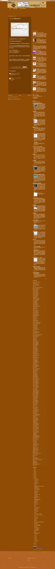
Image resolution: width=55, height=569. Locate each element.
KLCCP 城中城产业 (35, 355)
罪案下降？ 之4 (36, 501)
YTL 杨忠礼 (34, 443)
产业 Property (34, 446)
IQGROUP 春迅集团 (35, 343)
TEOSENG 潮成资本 (35, 424)
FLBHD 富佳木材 (35, 321)
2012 (34, 478)
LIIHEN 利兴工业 (35, 364)
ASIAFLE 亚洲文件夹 (35, 285)
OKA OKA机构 (35, 389)
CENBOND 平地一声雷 (37, 494)
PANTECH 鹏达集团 (35, 392)
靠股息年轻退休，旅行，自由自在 (38, 257)
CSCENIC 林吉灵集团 (35, 299)
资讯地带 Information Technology (37, 459)
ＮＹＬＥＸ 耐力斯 (35, 387)
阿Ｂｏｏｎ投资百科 (36, 95)
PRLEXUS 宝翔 (35, 403)
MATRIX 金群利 (35, 366)
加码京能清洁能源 (40, 119)
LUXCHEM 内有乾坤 (36, 507)
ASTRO (34, 286)
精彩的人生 (35, 213)
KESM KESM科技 (35, 353)
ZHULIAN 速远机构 (35, 444)
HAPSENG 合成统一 (35, 331)
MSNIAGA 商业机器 (35, 379)
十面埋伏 (35, 224)
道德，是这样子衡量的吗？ (37, 525)
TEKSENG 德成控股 (35, 423)
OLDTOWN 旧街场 (35, 390)
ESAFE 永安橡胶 (35, 311)
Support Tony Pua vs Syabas (38, 513)
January (35, 541)
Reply (12, 75)
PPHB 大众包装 (35, 402)
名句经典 (35, 519)
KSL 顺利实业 (34, 358)
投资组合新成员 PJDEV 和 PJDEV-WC (39, 486)
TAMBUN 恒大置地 (35, 420)
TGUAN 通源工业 (35, 425)
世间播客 (35, 111)
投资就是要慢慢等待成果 (37, 499)
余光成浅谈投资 (36, 142)
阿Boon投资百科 (23, 8)
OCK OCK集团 (35, 388)
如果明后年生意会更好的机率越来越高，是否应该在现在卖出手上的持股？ (41, 185)
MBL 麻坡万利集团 (35, 369)
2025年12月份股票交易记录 (37, 147)
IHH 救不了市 (36, 493)
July (35, 485)
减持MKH (35, 498)
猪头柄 (35, 505)
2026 (34, 468)
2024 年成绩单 (39, 166)
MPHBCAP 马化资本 (35, 378)
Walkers (12, 73)
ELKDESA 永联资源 (35, 310)
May (35, 536)
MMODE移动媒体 (35, 376)
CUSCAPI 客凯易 (35, 300)
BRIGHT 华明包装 (35, 290)
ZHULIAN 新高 (36, 511)
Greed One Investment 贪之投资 (38, 146)
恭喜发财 (35, 247)
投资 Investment (27, 68)
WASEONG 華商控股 (35, 435)
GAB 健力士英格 (35, 324)
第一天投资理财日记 (36, 220)
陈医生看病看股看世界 (36, 272)
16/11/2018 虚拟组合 (40, 258)
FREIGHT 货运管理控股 (36, 323)
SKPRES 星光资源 (35, 413)
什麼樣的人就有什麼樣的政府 (41, 205)
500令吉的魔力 (36, 492)
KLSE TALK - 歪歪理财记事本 (37, 183)
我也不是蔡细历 (36, 530)
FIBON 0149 (34, 319)
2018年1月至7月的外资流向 (39, 32)
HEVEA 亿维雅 (35, 333)
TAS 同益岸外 (34, 421)
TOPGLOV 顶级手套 (21, 68)
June (35, 535)
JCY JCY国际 (34, 346)
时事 (33, 456)
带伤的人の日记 (36, 127)
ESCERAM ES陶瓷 (35, 312)
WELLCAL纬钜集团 (35, 437)
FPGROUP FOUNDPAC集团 (36, 322)
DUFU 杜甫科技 (35, 307)
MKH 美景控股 (17, 68)
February (35, 540)
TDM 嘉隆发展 (34, 422)
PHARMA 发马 (35, 399)
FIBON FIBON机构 (35, 320)
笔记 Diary (34, 457)
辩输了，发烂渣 (36, 517)
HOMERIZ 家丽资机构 (35, 335)
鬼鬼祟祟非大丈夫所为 (37, 532)
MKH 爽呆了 (35, 523)
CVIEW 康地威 (35, 301)
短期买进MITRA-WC (38, 50)
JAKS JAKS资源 (35, 345)
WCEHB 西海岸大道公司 (36, 436)
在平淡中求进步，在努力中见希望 (38, 267)
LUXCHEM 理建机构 (35, 365)
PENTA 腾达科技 (35, 397)
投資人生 (35, 192)
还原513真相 (35, 495)
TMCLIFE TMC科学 (35, 426)
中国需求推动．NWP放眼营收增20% (38, 96)
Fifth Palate (35, 98)
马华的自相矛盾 (36, 500)
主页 (10, 8)
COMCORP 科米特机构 (36, 298)
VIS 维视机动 (34, 433)
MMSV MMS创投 (35, 377)
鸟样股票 (35, 160)
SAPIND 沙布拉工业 (35, 409)
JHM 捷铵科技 (34, 347)
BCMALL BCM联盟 (35, 289)
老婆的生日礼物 (38, 81)
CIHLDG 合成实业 (35, 296)
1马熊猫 (35, 506)
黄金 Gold (34, 465)
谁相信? (35, 512)
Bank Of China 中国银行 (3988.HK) (37, 287)
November (35, 480)
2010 (34, 544)
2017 (34, 472)
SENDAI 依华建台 (35, 410)
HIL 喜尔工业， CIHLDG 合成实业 (37, 334)
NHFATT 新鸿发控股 (35, 386)
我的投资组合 (15, 8)
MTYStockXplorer (35, 380)
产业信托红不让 (36, 518)
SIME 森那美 (34, 412)
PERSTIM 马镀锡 (35, 398)
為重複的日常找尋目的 (40, 103)
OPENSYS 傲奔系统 (35, 391)
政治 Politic (34, 455)
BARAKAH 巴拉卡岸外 (36, 288)
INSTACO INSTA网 (35, 341)
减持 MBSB (35, 526)
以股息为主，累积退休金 (37, 266)
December (35, 479)
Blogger (35, 567)
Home (20, 95)
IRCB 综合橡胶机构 (35, 344)
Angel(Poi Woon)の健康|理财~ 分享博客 (39, 174)
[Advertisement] (24, 12)
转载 (33, 460)
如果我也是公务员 (36, 487)
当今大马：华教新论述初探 (37, 240)
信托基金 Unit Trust (35, 447)
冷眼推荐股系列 (35, 448)
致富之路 (35, 154)
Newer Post (10, 95)
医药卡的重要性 (38, 87)
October (35, 481)
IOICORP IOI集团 (35, 342)
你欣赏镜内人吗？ (36, 250)
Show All (46, 278)
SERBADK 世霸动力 (35, 411)
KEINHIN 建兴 (34, 352)
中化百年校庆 (34, 445)
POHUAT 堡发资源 (35, 401)
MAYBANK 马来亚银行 (36, 368)
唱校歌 (35, 531)
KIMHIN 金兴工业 (35, 354)
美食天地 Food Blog (35, 458)
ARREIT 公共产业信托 (35, 284)
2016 (34, 473)
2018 (34, 471)
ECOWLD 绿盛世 (35, 308)
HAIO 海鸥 (34, 330)
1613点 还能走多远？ (37, 529)
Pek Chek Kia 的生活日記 (37, 246)
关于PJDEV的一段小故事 (39, 62)
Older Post (29, 95)
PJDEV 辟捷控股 (35, 400)
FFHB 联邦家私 (35, 318)
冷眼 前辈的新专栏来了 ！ (37, 273)
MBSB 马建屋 (13, 68)
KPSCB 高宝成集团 (35, 357)
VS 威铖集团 (34, 434)
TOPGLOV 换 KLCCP (37, 524)
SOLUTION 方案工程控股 (36, 414)
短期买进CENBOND (36, 488)
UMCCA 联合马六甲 (35, 432)
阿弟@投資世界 (36, 231)
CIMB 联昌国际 (35, 297)
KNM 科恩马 (34, 356)
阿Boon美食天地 (36, 97)
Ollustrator (29, 567)
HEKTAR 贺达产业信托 (36, 332)
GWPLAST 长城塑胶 (35, 329)
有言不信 (35, 239)
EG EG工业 (34, 309)
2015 (34, 474)
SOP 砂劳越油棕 (35, 415)
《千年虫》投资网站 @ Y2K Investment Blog (39, 133)
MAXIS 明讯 (34, 367)
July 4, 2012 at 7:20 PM (17, 73)
